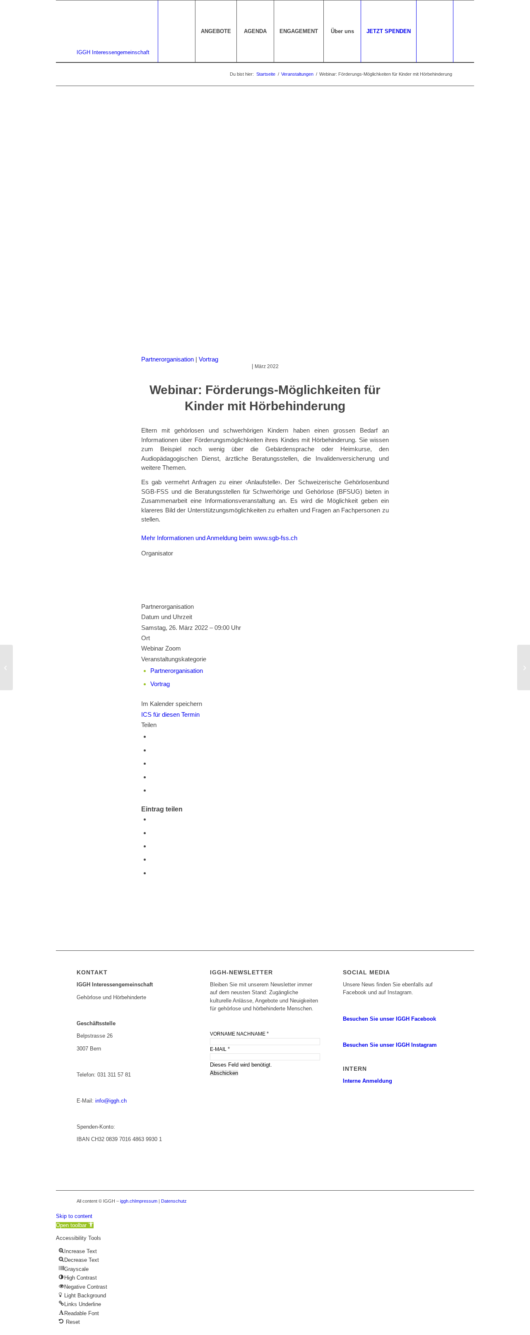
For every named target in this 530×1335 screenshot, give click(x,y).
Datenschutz (174, 1201)
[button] (75, 1225)
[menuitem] (215, 31)
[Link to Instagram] (152, 790)
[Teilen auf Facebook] (152, 736)
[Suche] (434, 31)
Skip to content (74, 1216)
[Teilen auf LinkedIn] (152, 763)
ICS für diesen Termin (170, 714)
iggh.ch (127, 1201)
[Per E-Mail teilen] (152, 776)
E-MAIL (220, 1049)
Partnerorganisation (167, 359)
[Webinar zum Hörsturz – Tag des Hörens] (6, 667)
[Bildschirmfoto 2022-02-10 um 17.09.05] (265, 228)
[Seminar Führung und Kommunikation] (523, 667)
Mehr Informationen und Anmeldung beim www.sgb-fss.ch (219, 537)
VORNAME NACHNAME (239, 1034)
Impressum (146, 1201)
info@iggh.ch (111, 1101)
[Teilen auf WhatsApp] (152, 750)
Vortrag (208, 359)
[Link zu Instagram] (447, 1201)
